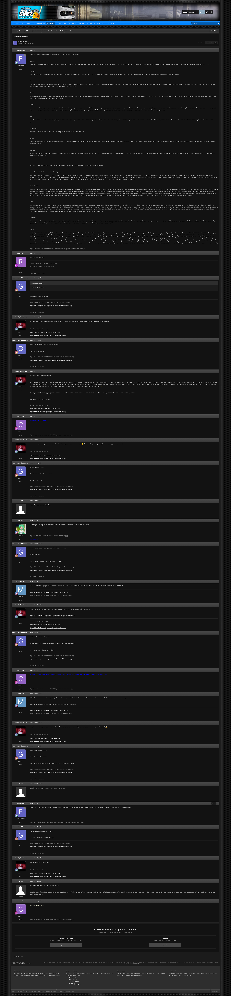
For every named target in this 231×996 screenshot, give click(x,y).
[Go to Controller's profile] (21, 425)
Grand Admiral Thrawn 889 (21, 278)
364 (21, 272)
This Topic (211, 23)
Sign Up (202, 12)
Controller (20, 416)
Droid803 (20, 520)
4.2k (21, 335)
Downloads (62, 23)
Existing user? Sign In (190, 12)
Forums (51, 23)
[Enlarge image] (101, 386)
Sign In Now (165, 945)
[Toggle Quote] (32, 283)
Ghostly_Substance (21, 317)
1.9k (21, 296)
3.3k (21, 69)
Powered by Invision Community (131, 963)
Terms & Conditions (74, 981)
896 (21, 435)
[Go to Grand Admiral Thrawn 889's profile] (21, 286)
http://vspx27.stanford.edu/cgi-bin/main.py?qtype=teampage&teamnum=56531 (53, 615)
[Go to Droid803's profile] (21, 529)
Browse (91, 23)
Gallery (73, 23)
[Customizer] (207, 12)
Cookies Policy (73, 979)
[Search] (218, 23)
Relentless (20, 253)
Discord (16, 23)
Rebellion (27, 23)
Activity (101, 23)
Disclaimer (72, 983)
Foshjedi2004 (21, 50)
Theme (14, 963)
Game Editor (39, 23)
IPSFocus (21, 962)
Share (201, 43)
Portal (112, 23)
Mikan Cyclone (20, 581)
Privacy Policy (21, 963)
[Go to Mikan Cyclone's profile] (21, 590)
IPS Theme (15, 962)
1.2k (21, 600)
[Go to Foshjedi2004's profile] (15, 43)
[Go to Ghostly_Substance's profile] (21, 325)
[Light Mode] (211, 12)
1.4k (21, 539)
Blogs (82, 23)
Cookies (29, 963)
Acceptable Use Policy (75, 985)
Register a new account (66, 945)
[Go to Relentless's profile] (21, 262)
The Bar (31, 44)
